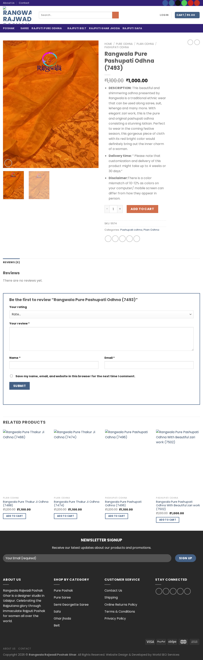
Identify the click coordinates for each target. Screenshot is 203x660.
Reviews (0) (11, 262)
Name (15, 358)
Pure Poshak (63, 590)
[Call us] (184, 3)
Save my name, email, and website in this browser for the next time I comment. (75, 376)
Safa (57, 611)
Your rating (18, 307)
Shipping (111, 597)
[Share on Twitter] (115, 238)
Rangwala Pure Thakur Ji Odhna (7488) (25, 503)
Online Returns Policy (120, 604)
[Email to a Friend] (122, 238)
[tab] (11, 262)
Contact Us (113, 590)
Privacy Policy (115, 618)
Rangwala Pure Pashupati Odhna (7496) (123, 503)
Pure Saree (62, 597)
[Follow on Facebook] (165, 3)
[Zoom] (8, 163)
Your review (19, 323)
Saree (24, 28)
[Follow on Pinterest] (190, 3)
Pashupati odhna (116, 47)
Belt (57, 625)
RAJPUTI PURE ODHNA (47, 28)
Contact (24, 3)
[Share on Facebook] (108, 238)
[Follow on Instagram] (171, 3)
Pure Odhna (124, 44)
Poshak (9, 28)
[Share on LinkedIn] (136, 238)
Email (109, 358)
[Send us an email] (178, 3)
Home (108, 44)
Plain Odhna (145, 44)
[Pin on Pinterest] (129, 238)
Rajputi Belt (76, 28)
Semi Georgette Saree (71, 604)
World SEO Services (165, 655)
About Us (8, 3)
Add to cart (142, 209)
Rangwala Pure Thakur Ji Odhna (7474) (76, 503)
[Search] (115, 15)
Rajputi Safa (132, 28)
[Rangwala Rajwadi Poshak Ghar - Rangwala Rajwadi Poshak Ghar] (18, 15)
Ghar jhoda (62, 618)
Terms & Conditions (119, 611)
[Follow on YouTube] (197, 3)
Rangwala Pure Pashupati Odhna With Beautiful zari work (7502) (178, 505)
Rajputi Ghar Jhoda (104, 28)
